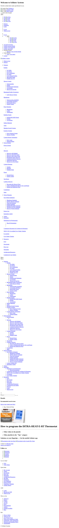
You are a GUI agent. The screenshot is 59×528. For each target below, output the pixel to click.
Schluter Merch (7, 485)
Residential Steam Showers (13, 157)
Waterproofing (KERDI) (13, 100)
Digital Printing (10, 141)
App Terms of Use (8, 517)
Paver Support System (12, 133)
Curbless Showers (8, 181)
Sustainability (7, 523)
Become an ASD (8, 492)
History (5, 500)
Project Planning (8, 350)
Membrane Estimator (12, 200)
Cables (8, 111)
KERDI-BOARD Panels (13, 117)
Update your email (8, 48)
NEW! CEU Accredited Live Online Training (15, 231)
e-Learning (9, 374)
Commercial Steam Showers (14, 159)
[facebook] (6, 451)
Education (6, 367)
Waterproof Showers (12, 160)
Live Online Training (9, 236)
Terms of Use (7, 516)
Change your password (9, 47)
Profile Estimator (11, 204)
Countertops (7, 189)
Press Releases (7, 505)
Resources (6, 377)
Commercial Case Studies (10, 254)
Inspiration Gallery (8, 214)
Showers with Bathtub (12, 153)
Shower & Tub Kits (11, 89)
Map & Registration (11, 223)
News (5, 504)
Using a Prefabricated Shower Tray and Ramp (18, 185)
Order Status (7, 464)
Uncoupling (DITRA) (12, 101)
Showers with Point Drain (13, 154)
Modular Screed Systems (10, 128)
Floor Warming (7, 106)
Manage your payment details (14, 51)
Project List (6, 211)
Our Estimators (7, 481)
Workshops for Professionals (11, 220)
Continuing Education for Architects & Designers (16, 228)
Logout (5, 55)
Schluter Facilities (8, 508)
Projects (6, 24)
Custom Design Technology (10, 137)
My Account (7, 470)
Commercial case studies (13, 385)
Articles (5, 507)
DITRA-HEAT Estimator (13, 201)
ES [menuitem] (4, 18)
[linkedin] (6, 456)
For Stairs (9, 74)
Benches (9, 168)
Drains (8, 85)
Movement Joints (11, 77)
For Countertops (11, 73)
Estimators (6, 25)
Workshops (6, 479)
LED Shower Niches (12, 94)
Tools (5, 125)
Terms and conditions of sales (11, 519)
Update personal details (9, 46)
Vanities (9, 167)
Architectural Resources (9, 252)
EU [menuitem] (5, 21)
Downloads (6, 244)
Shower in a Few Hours (12, 161)
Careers (5, 501)
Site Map (6, 478)
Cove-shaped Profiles (12, 76)
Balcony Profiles (11, 134)
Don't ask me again (7, 12)
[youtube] (6, 454)
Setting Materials (8, 123)
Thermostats (10, 112)
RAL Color (9, 140)
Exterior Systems (8, 130)
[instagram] (7, 452)
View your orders (11, 54)
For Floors (9, 71)
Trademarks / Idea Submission (11, 520)
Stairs (5, 192)
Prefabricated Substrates (12, 86)
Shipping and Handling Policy (11, 522)
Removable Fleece (11, 102)
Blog (5, 509)
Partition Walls (10, 169)
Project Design (7, 145)
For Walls (9, 70)
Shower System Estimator (13, 208)
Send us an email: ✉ (5, 445)
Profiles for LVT (11, 78)
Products (6, 261)
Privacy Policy (7, 515)
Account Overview (8, 44)
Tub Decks (6, 179)
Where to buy (7, 493)
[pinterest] (6, 455)
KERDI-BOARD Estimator (13, 205)
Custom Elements (8, 164)
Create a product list (11, 363)
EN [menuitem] (5, 17)
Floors (5, 172)
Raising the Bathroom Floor (13, 187)
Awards (5, 502)
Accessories (10, 88)
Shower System (7, 81)
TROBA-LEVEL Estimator (13, 207)
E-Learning (6, 233)
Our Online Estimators (9, 197)
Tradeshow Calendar (9, 484)
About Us (6, 498)
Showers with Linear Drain (13, 156)
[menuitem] (6, 65)
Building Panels (7, 115)
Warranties (6, 249)
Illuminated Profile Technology (11, 92)
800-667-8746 (9, 443)
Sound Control (10, 104)
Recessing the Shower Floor (13, 184)
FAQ (5, 241)
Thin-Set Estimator (11, 203)
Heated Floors (10, 175)
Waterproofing (10, 84)
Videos (5, 216)
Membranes (6, 97)
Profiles (5, 67)
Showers (6, 150)
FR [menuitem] (5, 19)
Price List (6, 247)
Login (5, 26)
